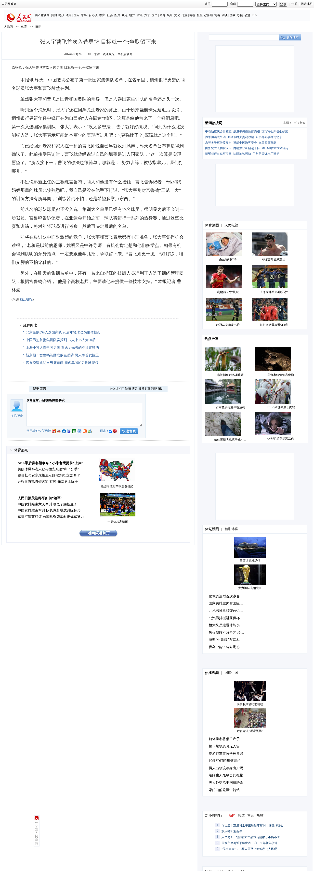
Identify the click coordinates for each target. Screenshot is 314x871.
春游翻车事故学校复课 (226, 754)
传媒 (184, 15)
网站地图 (307, 4)
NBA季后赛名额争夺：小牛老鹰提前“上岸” (50, 463)
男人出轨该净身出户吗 (226, 768)
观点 (125, 15)
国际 (76, 15)
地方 (132, 15)
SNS (148, 388)
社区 (200, 15)
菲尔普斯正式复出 (274, 259)
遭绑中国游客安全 (245, 142)
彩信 (240, 15)
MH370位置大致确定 (275, 148)
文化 (177, 15)
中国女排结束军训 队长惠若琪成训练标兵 (49, 510)
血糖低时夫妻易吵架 (240, 137)
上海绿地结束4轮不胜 (274, 292)
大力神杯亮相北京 (250, 588)
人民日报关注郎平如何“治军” (40, 498)
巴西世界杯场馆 (250, 560)
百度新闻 (299, 123)
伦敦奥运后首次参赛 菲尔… (230, 596)
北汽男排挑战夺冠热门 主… (230, 611)
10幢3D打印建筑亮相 (224, 761)
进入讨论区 (117, 388)
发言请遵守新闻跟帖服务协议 (45, 400)
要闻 (54, 15)
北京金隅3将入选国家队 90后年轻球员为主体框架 (63, 332)
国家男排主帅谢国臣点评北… (231, 603)
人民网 (8, 26)
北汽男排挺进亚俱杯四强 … (230, 618)
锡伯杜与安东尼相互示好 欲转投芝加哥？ (49, 475)
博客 (217, 15)
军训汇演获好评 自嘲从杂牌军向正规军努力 (51, 517)
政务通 (208, 15)
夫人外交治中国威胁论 (226, 782)
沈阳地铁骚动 (242, 153)
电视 (192, 15)
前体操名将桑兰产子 (224, 739)
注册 (294, 4)
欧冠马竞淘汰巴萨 (228, 325)
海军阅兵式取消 (215, 137)
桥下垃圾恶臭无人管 (224, 746)
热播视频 (212, 673)
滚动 (38, 26)
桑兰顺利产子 (228, 259)
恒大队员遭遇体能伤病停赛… (231, 625)
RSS (254, 15)
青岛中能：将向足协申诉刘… (231, 647)
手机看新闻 (125, 54)
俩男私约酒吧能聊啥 (250, 704)
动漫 (247, 15)
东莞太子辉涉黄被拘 (218, 142)
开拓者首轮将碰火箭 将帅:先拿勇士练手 (48, 481)
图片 (117, 15)
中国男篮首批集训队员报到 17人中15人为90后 (60, 340)
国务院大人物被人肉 (218, 148)
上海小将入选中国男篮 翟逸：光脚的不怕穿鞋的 (62, 347)
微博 (141, 388)
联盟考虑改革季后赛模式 (117, 486)
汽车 (147, 15)
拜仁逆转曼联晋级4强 (274, 325)
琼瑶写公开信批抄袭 (275, 131)
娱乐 (170, 15)
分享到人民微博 (36, 833)
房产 (154, 15)
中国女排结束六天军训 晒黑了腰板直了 (47, 504)
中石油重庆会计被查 (218, 131)
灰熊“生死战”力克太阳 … (228, 639)
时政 (61, 15)
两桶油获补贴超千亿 (246, 148)
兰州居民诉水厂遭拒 (266, 153)
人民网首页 (8, 4)
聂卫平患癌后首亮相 (246, 131)
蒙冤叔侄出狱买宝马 (218, 153)
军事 (84, 15)
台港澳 (93, 15)
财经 (140, 15)
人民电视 (231, 225)
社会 (110, 15)
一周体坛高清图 (117, 522)
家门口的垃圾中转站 (224, 790)
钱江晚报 (109, 54)
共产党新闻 (42, 15)
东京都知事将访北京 (269, 137)
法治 (69, 15)
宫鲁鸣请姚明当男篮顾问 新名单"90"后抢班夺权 (62, 363)
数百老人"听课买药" (250, 731)
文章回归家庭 (267, 142)
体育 (162, 15)
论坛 (128, 388)
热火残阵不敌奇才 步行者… (230, 632)
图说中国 (231, 673)
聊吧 (154, 388)
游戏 (233, 15)
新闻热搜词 (213, 123)
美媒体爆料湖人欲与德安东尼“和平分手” (48, 469)
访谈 (225, 15)
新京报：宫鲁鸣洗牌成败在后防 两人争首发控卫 (62, 355)
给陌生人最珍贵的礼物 (226, 775)
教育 (102, 15)
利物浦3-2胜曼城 (228, 292)
